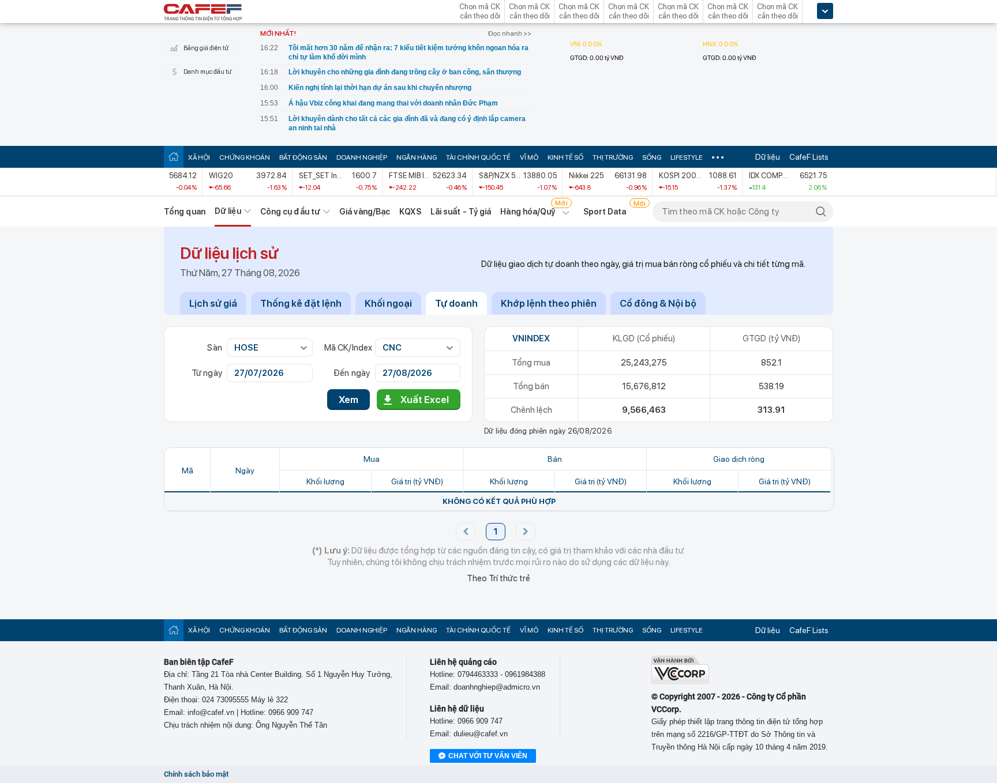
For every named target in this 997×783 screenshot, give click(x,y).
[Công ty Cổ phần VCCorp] (680, 681)
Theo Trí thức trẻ (498, 578)
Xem (348, 399)
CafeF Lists (809, 156)
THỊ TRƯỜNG (613, 157)
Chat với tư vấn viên (487, 756)
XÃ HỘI (199, 157)
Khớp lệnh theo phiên (549, 303)
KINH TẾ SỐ (565, 157)
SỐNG (651, 157)
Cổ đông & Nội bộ (658, 303)
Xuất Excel (424, 399)
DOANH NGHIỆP (361, 157)
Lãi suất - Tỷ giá (461, 211)
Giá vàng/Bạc (364, 211)
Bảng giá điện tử (205, 48)
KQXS (410, 211)
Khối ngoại (388, 303)
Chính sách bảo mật (196, 774)
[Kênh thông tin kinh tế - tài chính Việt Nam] (203, 13)
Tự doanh (456, 303)
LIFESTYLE (686, 157)
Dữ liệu (767, 156)
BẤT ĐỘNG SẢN (303, 157)
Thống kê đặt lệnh (301, 303)
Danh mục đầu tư (207, 72)
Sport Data (605, 211)
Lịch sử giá (213, 303)
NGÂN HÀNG (416, 157)
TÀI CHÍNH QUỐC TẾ (478, 157)
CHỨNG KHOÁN (244, 157)
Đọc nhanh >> (509, 33)
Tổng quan (184, 211)
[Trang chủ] (173, 156)
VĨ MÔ (529, 157)
